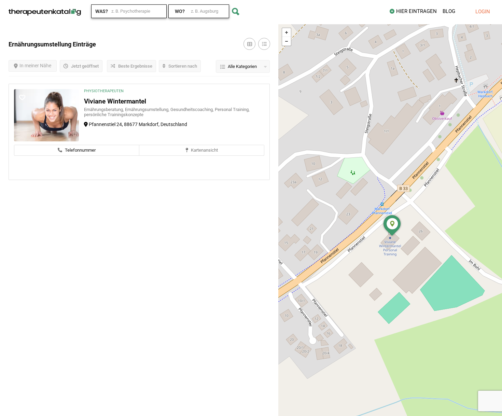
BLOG (449, 11)
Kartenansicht (204, 150)
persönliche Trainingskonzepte (113, 114)
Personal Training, (232, 109)
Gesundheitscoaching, (192, 109)
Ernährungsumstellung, (147, 109)
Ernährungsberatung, (104, 109)
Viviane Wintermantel (115, 101)
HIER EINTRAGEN (416, 11)
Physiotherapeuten (104, 91)
